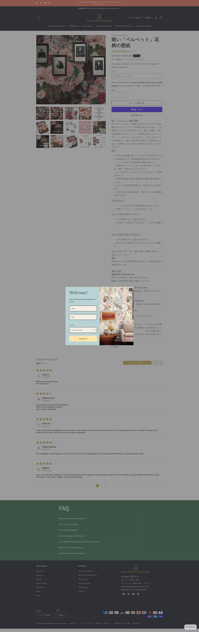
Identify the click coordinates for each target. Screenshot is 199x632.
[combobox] (83, 330)
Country (71, 325)
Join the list (83, 338)
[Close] (130, 289)
